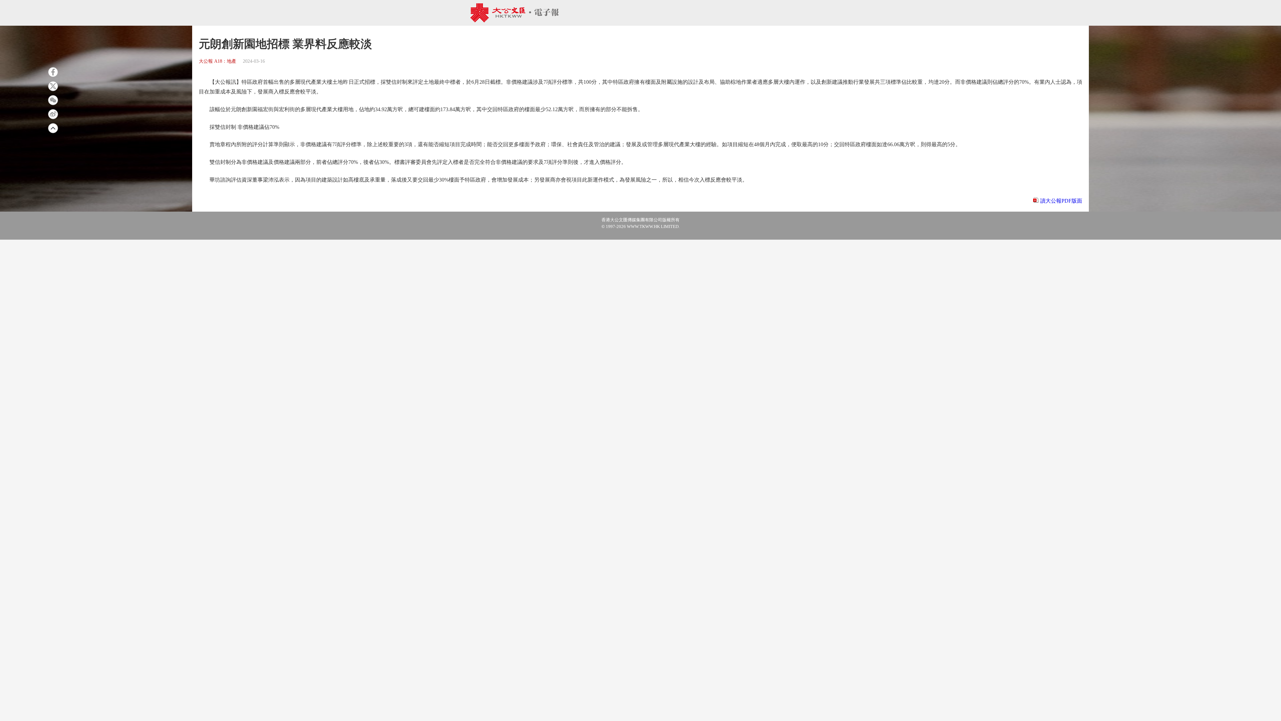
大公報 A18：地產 (217, 61)
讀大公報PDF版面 (1061, 201)
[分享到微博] (53, 114)
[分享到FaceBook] (53, 72)
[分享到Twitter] (53, 86)
